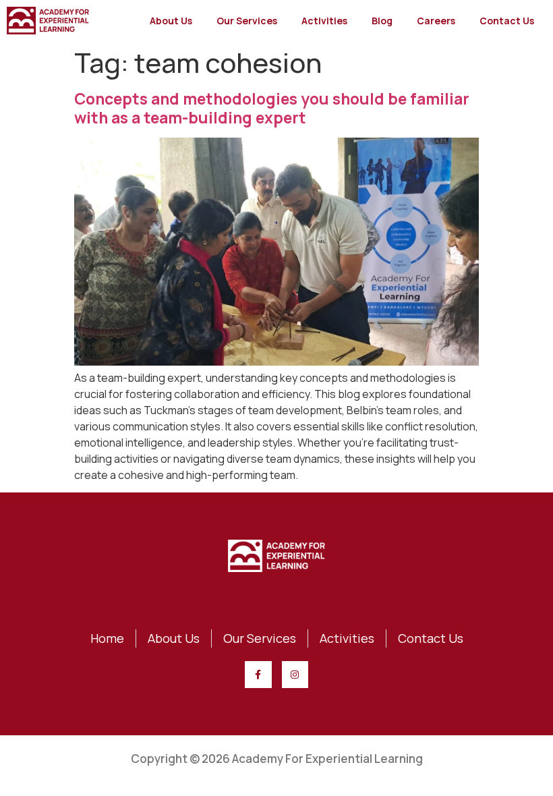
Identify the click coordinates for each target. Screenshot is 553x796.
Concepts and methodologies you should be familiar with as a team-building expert (271, 108)
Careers (436, 20)
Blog (382, 20)
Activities (324, 20)
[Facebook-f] (258, 674)
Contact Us (506, 20)
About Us (171, 20)
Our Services (246, 20)
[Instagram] (295, 674)
